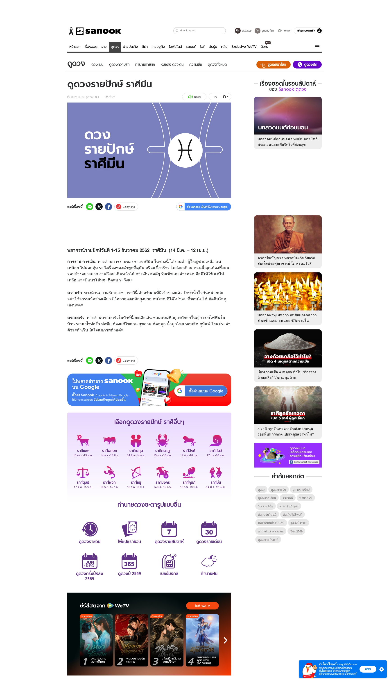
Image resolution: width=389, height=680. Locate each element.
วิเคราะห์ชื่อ (265, 506)
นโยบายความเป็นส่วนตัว (330, 674)
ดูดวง (115, 46)
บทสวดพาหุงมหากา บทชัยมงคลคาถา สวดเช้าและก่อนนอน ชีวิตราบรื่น (287, 317)
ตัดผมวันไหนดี (267, 514)
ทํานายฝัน (305, 498)
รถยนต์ (191, 46)
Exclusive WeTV (244, 46)
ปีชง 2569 (296, 531)
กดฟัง (197, 97)
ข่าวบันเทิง (130, 46)
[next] (225, 640)
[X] (99, 206)
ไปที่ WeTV (202, 606)
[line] (89, 206)
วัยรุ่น (213, 46)
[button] (177, 30)
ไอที (202, 46)
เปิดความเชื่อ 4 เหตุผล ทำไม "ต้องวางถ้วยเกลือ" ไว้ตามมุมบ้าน (287, 374)
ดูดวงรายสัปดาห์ (268, 539)
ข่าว (104, 46)
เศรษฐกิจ (158, 46)
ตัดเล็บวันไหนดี (292, 514)
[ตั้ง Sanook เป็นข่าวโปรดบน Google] (149, 387)
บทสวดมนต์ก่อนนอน (271, 523)
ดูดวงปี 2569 (298, 523)
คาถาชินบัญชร (289, 506)
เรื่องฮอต (90, 46)
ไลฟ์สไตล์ (175, 46)
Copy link (129, 207)
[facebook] (108, 206)
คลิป (224, 46)
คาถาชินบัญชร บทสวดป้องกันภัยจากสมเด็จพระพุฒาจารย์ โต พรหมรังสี (286, 260)
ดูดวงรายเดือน (267, 498)
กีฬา (145, 46)
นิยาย (264, 46)
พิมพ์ (112, 97)
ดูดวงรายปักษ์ (301, 489)
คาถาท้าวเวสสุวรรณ (271, 531)
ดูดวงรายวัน (278, 489)
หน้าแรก (75, 46)
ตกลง (368, 669)
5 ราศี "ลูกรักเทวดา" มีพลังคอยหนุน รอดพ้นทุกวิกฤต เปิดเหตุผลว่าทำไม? (286, 431)
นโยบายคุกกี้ (350, 674)
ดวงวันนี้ (288, 498)
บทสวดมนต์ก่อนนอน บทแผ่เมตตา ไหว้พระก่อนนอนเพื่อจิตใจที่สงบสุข (287, 141)
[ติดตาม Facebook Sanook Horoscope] (288, 455)
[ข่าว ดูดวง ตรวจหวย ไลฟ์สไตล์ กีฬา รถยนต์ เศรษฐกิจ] (94, 31)
